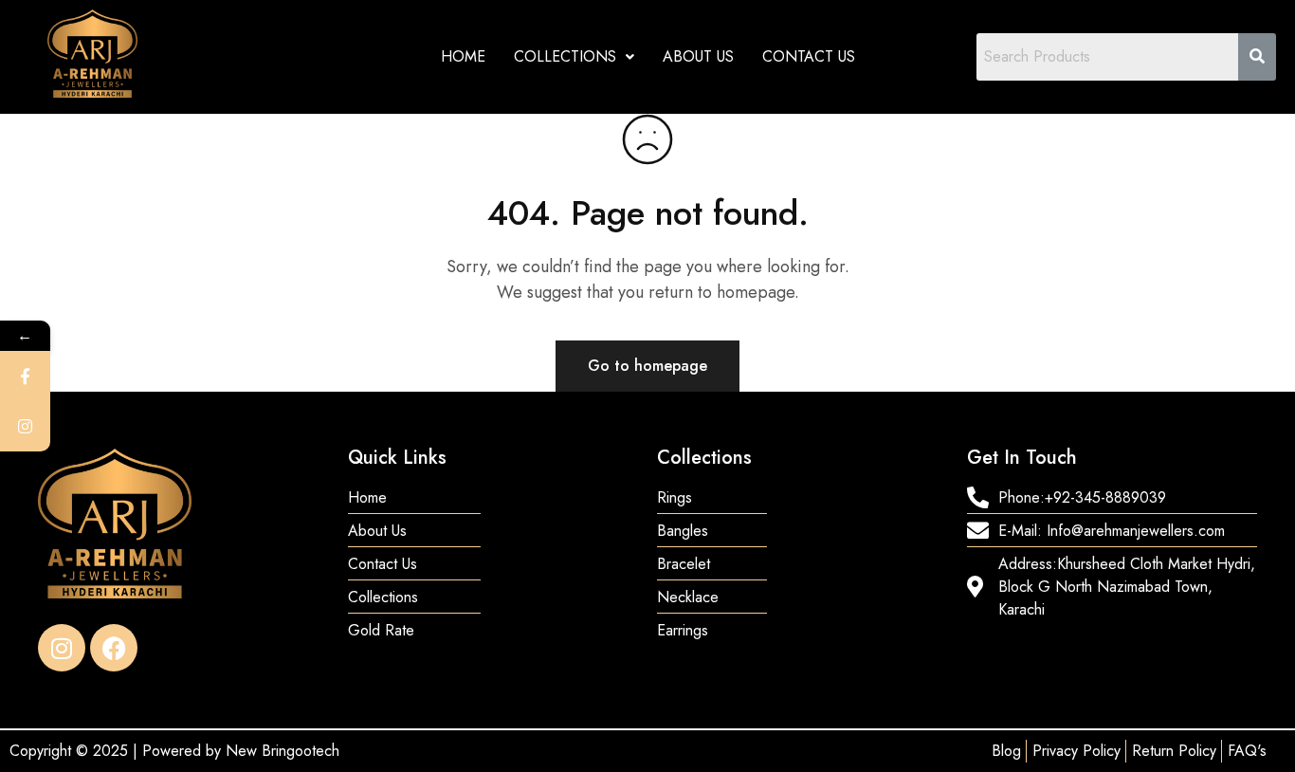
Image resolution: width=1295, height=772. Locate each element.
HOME (463, 56)
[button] (574, 57)
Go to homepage (647, 366)
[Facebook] (113, 647)
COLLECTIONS (565, 56)
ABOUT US (698, 56)
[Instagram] (61, 647)
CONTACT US (808, 56)
